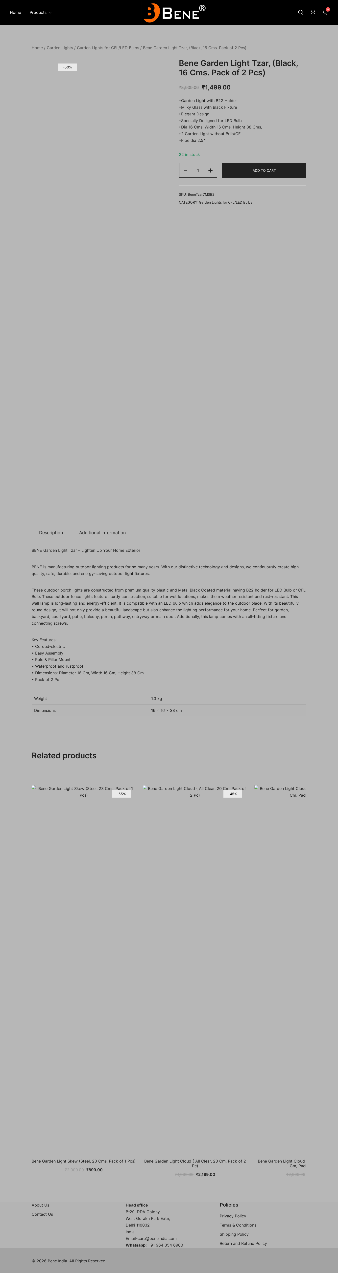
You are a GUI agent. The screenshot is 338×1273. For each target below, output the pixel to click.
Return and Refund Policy (243, 1243)
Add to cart (264, 170)
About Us (40, 1205)
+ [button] (210, 170)
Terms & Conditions (238, 1225)
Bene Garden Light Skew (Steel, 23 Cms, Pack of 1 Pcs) (84, 1161)
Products (38, 12)
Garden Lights (60, 47)
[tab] (51, 533)
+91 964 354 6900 (165, 1245)
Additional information (102, 532)
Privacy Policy (233, 1215)
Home (15, 12)
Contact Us (42, 1214)
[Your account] (313, 12)
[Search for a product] (301, 12)
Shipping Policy (234, 1234)
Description (51, 532)
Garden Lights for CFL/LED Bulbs (108, 47)
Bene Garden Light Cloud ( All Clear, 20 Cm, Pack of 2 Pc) (195, 1163)
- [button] (186, 170)
